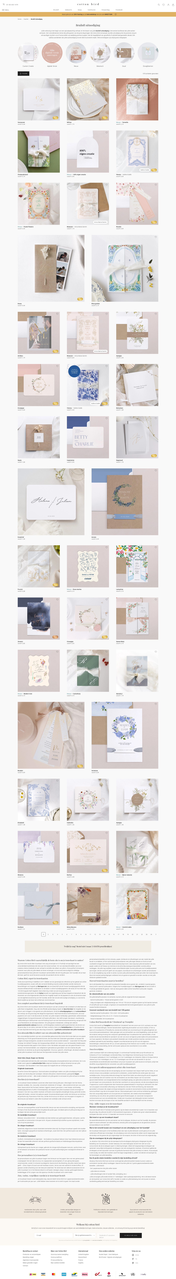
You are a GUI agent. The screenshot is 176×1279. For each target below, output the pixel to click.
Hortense (95, 770)
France (80, 1260)
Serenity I (119, 694)
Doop (80, 10)
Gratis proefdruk (56, 1257)
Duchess (20, 927)
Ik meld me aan (130, 1235)
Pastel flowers (28, 227)
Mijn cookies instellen (58, 1263)
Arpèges (119, 356)
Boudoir (20, 770)
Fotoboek (119, 10)
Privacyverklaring (56, 1260)
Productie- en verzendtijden (32, 1254)
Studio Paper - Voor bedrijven (108, 1254)
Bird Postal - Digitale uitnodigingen (110, 1257)
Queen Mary (120, 641)
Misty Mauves (71, 927)
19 (128, 934)
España (80, 1263)
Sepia (20, 460)
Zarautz (20, 641)
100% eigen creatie (79, 174)
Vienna (118, 174)
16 (114, 934)
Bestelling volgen (28, 1257)
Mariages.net (42, 986)
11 (90, 934)
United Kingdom (83, 1254)
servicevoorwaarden (97, 1240)
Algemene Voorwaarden (31, 1260)
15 (109, 934)
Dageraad (119, 460)
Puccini (20, 589)
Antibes (20, 356)
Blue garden (96, 303)
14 (104, 934)
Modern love (28, 694)
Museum (70, 227)
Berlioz (69, 875)
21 (137, 934)
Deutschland (82, 1257)
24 (151, 934)
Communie (91, 10)
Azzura (94, 537)
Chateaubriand (23, 174)
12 (95, 934)
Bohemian (119, 408)
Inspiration (70, 460)
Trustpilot (107, 1025)
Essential (21, 537)
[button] (115, 14)
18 (123, 934)
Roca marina (77, 589)
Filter (24, 73)
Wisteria (20, 875)
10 (85, 934)
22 (142, 934)
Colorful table (126, 927)
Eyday (41, 993)
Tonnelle (125, 122)
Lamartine (119, 589)
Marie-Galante (127, 875)
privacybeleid (86, 1240)
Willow (69, 122)
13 (100, 934)
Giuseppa (21, 408)
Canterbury (76, 694)
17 (118, 934)
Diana (20, 303)
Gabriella (70, 823)
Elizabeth (21, 823)
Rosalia (118, 227)
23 (146, 934)
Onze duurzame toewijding (59, 1254)
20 (132, 934)
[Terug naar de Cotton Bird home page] (88, 6)
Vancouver (21, 122)
